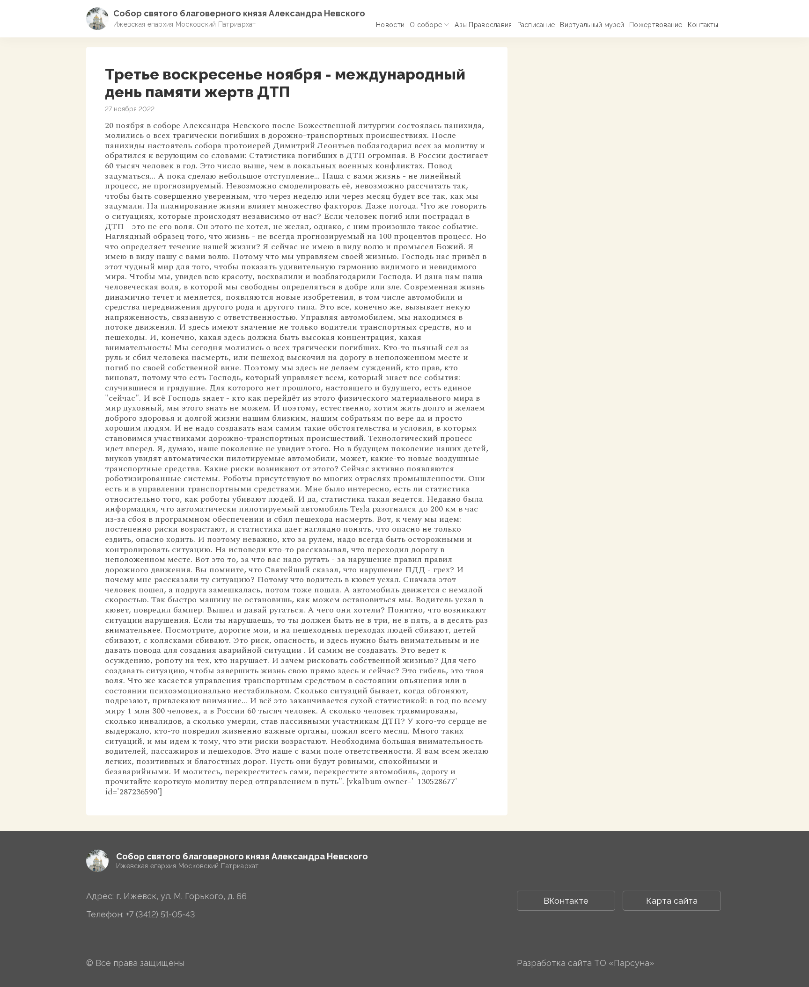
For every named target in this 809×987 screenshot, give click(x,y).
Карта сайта (672, 901)
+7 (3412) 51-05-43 (160, 914)
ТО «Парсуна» (624, 963)
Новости (390, 25)
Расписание (536, 25)
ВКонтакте (566, 901)
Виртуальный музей (592, 25)
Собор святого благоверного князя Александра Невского (239, 13)
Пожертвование (656, 25)
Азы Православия (483, 25)
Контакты (703, 25)
